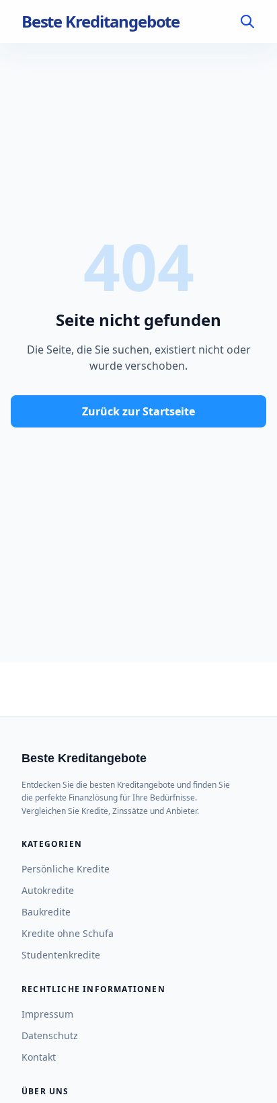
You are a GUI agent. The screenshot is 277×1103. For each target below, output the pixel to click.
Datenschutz (50, 1035)
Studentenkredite (61, 954)
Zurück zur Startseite (138, 411)
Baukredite (46, 911)
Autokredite (48, 890)
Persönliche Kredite (66, 868)
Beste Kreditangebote (101, 21)
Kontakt (39, 1057)
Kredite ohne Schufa (68, 933)
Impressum (47, 1014)
